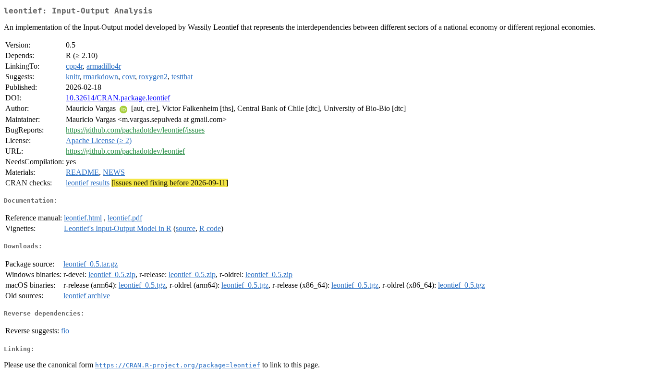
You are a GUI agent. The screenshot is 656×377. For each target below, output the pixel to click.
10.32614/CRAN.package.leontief (118, 98)
